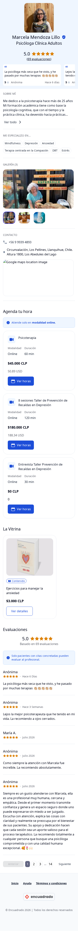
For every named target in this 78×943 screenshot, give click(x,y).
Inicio (15, 883)
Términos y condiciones (51, 883)
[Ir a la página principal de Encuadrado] (39, 897)
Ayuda (27, 883)
